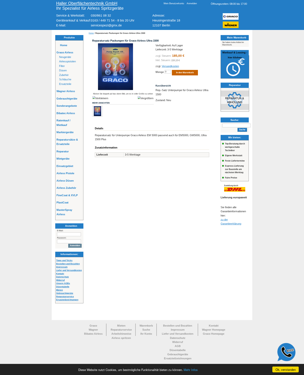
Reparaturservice (121, 329)
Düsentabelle (62, 287)
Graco (93, 325)
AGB (178, 346)
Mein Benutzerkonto (174, 3)
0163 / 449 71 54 (103, 20)
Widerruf (177, 341)
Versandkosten (170, 66)
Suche (146, 329)
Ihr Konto (146, 333)
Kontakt (60, 273)
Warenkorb (146, 325)
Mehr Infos (191, 369)
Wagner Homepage (213, 329)
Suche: (234, 120)
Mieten (121, 325)
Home (91, 33)
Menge (160, 71)
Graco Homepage (213, 333)
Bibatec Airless (93, 333)
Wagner (93, 329)
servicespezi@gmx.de (106, 25)
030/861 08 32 (101, 15)
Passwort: (61, 238)
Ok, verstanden (286, 369)
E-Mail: (60, 231)
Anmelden (192, 3)
